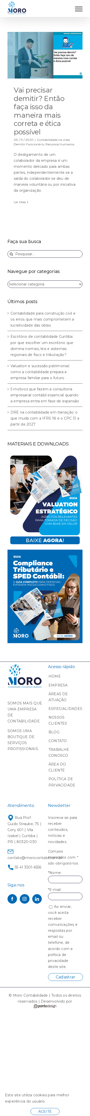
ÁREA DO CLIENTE (57, 767)
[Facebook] (12, 899)
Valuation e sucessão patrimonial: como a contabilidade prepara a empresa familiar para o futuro (40, 372)
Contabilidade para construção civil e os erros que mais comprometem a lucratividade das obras (43, 319)
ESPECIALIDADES (63, 708)
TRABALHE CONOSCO (58, 752)
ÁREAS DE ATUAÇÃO (58, 697)
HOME (54, 676)
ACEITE (45, 1111)
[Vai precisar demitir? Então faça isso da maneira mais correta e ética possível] (45, 55)
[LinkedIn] (37, 899)
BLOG (54, 732)
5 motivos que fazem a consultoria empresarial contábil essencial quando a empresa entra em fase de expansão (44, 395)
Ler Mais (20, 202)
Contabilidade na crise (53, 140)
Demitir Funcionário (29, 144)
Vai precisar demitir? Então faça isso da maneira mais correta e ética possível (39, 111)
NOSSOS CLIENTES (57, 720)
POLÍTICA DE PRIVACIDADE (61, 782)
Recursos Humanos (60, 144)
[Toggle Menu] (78, 9)
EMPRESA (58, 685)
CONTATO (57, 741)
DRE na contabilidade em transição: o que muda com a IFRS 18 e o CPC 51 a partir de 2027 (44, 418)
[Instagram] (24, 899)
